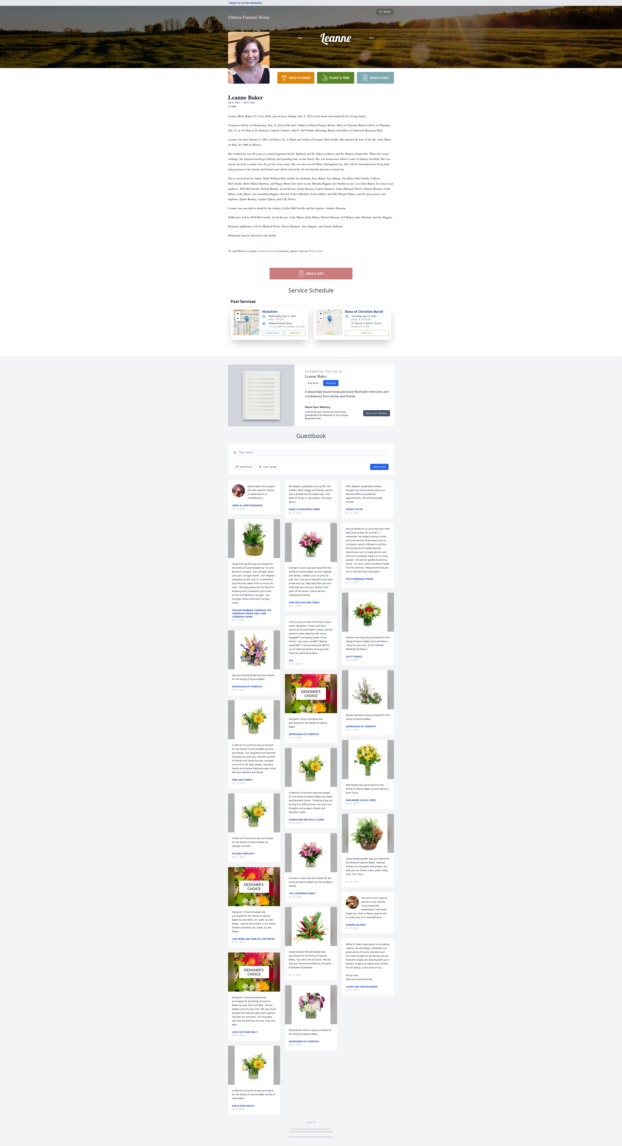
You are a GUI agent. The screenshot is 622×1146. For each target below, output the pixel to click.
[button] (246, 319)
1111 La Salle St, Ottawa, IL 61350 (286, 326)
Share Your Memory (376, 413)
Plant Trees (295, 333)
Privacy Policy (302, 1131)
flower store (316, 251)
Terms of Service (319, 1131)
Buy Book (331, 383)
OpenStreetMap (314, 1136)
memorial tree (267, 251)
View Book (313, 383)
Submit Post (379, 466)
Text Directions (272, 333)
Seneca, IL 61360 (360, 326)
